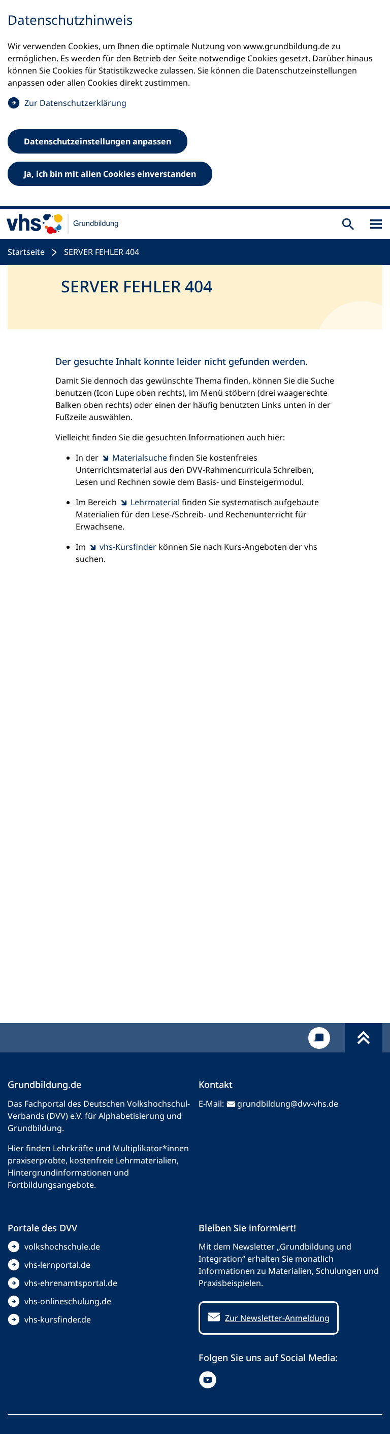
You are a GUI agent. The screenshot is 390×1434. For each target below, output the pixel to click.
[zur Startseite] (62, 224)
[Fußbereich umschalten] (363, 1037)
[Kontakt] (319, 1038)
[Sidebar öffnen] (376, 224)
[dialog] (195, 104)
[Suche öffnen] (348, 224)
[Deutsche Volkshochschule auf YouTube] (210, 1380)
